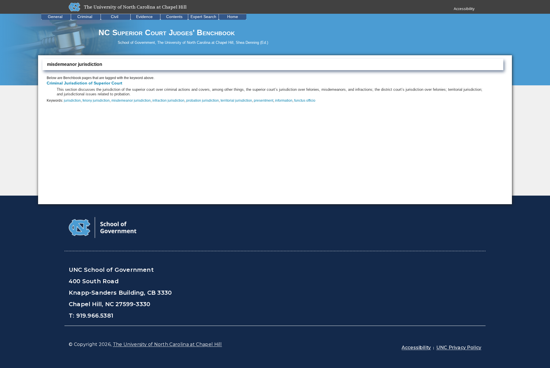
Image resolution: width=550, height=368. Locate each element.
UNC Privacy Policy (458, 347)
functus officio (304, 101)
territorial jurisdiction (236, 101)
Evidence (144, 16)
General (55, 16)
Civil (114, 16)
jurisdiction (72, 101)
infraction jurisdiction (168, 101)
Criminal (84, 16)
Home (232, 16)
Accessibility (464, 8)
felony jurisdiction (96, 101)
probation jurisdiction (202, 101)
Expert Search (203, 16)
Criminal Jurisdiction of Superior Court (84, 83)
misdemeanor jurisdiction (131, 101)
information (283, 101)
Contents (174, 16)
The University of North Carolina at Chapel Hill (167, 344)
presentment (263, 101)
